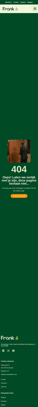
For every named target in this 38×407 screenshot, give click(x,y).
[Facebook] (13, 350)
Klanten (3, 405)
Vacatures (4, 383)
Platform (3, 397)
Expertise (4, 401)
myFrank (3, 386)
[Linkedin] (3, 350)
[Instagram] (8, 350)
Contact (3, 379)
